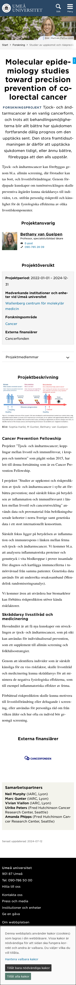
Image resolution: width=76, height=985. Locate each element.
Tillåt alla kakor (18, 976)
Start (5, 44)
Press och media (15, 901)
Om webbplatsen (15, 922)
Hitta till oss (11, 886)
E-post (29, 243)
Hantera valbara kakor (21, 959)
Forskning (19, 44)
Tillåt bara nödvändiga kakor (28, 968)
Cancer (11, 324)
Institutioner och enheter (21, 907)
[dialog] (38, 955)
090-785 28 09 (34, 246)
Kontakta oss (12, 895)
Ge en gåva (11, 914)
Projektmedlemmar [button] (22, 357)
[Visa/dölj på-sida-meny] (74, 60)
